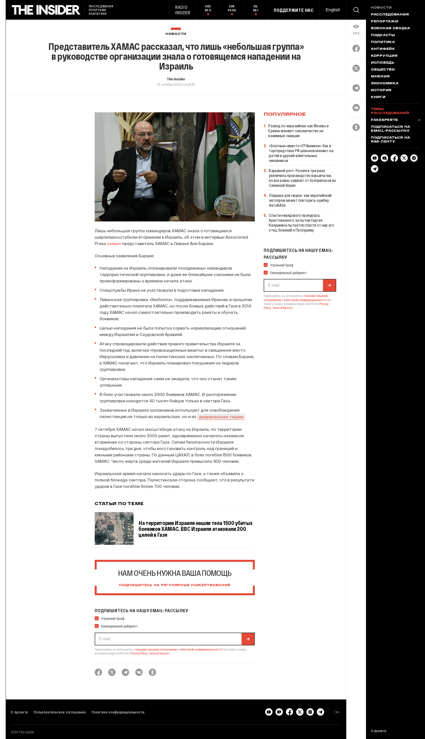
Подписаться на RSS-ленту (390, 139)
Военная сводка (390, 28)
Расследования (390, 14)
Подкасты (383, 35)
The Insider (176, 79)
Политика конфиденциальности (118, 712)
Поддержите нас (294, 10)
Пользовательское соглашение (60, 712)
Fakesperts (384, 120)
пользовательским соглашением (156, 649)
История (381, 90)
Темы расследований (390, 111)
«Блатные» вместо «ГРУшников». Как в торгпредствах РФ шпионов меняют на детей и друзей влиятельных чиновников (301, 153)
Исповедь (383, 62)
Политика (383, 42)
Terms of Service (158, 653)
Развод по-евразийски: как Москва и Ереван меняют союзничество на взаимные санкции (298, 130)
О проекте (19, 712)
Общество (383, 69)
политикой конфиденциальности (201, 649)
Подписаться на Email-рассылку (390, 129)
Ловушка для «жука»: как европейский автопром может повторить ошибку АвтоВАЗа (300, 200)
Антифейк (383, 49)
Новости (176, 34)
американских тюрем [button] (221, 416)
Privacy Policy (139, 653)
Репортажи (384, 21)
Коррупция (384, 56)
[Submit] (248, 639)
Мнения (380, 76)
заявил (114, 243)
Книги (378, 97)
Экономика (384, 83)
